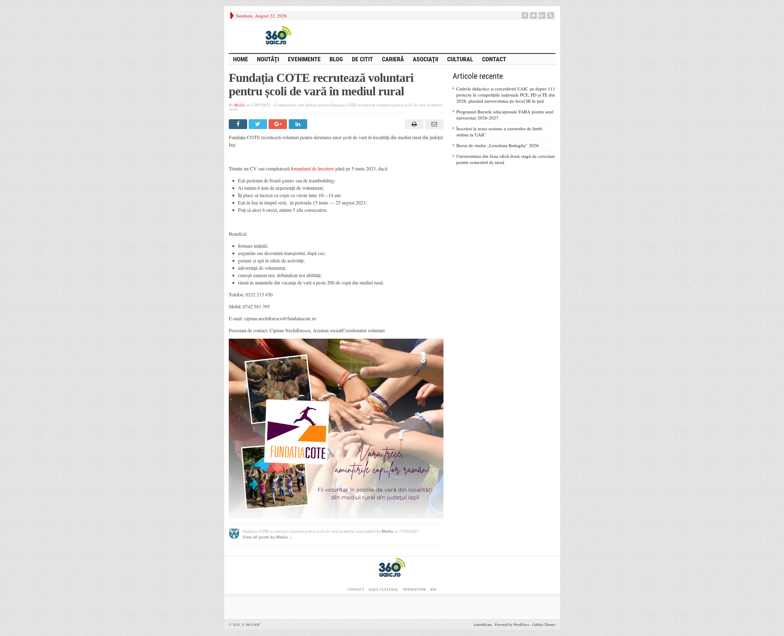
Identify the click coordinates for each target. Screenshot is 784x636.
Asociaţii (425, 59)
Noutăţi (268, 59)
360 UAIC (251, 624)
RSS (433, 589)
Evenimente (304, 59)
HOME (240, 59)
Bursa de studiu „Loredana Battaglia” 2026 (497, 145)
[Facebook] (525, 15)
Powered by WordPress (512, 624)
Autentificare (482, 624)
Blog (336, 59)
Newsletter (414, 589)
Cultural (460, 59)
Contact (494, 59)
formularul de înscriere (312, 168)
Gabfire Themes (544, 624)
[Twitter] (534, 15)
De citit (362, 59)
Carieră (393, 59)
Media (239, 105)
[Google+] (542, 15)
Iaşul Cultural (383, 589)
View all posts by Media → (268, 537)
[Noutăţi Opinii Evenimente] (276, 35)
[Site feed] (551, 15)
